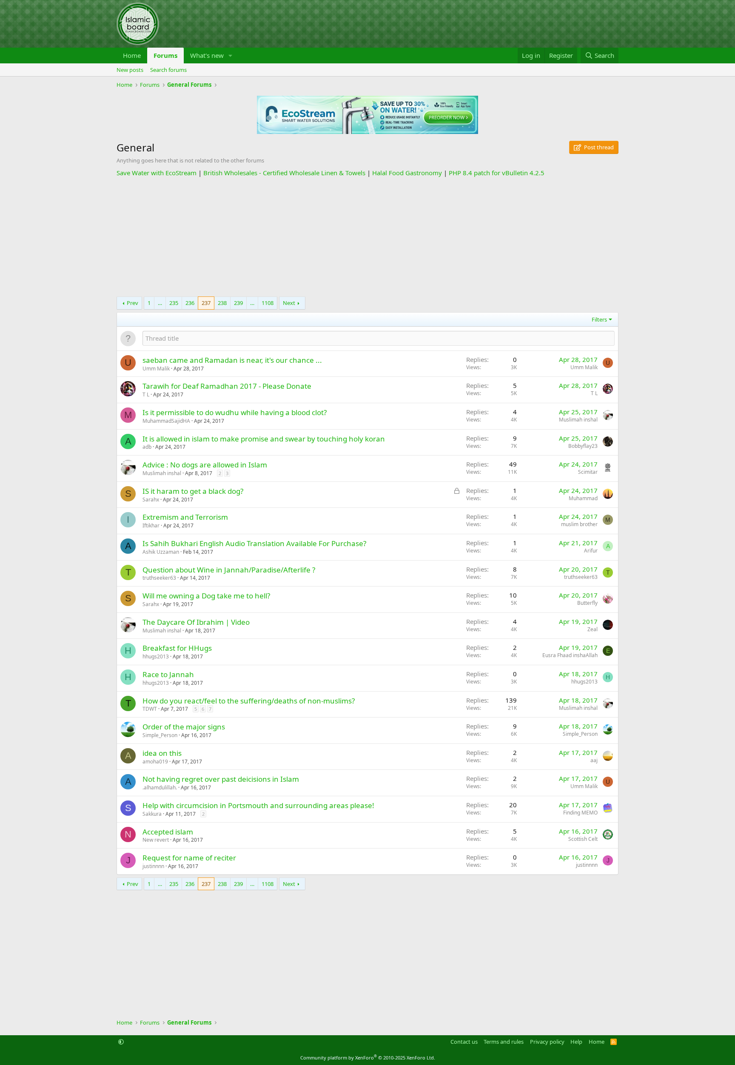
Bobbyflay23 (583, 446)
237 (206, 303)
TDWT (149, 708)
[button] (230, 55)
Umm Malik (156, 368)
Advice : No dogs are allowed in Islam (204, 465)
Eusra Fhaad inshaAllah (570, 655)
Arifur (591, 550)
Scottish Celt (583, 839)
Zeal (592, 629)
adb (146, 446)
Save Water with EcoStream (157, 172)
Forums (165, 55)
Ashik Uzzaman (160, 551)
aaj (594, 760)
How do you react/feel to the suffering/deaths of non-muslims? (248, 701)
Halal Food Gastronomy (407, 172)
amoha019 (155, 761)
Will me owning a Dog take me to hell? (206, 596)
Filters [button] (599, 319)
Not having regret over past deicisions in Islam (220, 779)
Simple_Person (159, 735)
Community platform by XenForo (367, 1057)
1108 (267, 303)
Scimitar (588, 472)
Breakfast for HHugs (177, 648)
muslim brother (579, 524)
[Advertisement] (367, 236)
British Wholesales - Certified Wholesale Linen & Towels (284, 172)
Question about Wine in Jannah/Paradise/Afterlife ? (228, 570)
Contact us (464, 1041)
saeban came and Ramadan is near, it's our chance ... (232, 360)
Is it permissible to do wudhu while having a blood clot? (234, 412)
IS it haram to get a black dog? (192, 491)
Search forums (168, 70)
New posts (130, 70)
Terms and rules (504, 1041)
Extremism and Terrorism (185, 517)
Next (289, 303)
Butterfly (587, 603)
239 (238, 303)
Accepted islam (167, 832)
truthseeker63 (159, 577)
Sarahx (150, 499)
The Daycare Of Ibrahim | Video (196, 622)
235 (173, 303)
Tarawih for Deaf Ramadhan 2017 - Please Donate (226, 386)
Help (576, 1041)
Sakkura (152, 813)
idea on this (162, 753)
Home (132, 55)
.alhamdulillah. (159, 787)
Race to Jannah (168, 674)
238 (222, 303)
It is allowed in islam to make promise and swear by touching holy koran (263, 439)
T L (145, 394)
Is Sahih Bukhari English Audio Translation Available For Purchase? (254, 543)
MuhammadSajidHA (166, 420)
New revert (155, 839)
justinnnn (153, 866)
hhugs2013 (155, 656)
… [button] (160, 303)
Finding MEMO (580, 812)
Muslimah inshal (578, 419)
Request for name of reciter (189, 858)
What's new (207, 55)
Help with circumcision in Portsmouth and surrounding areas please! (258, 805)
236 (189, 303)
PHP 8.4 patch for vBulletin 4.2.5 (496, 172)
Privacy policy (547, 1041)
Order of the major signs (183, 727)
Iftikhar (151, 525)
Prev (132, 303)
